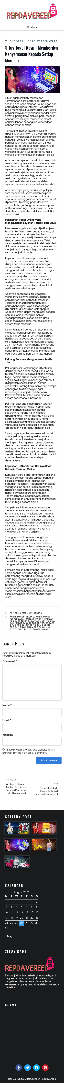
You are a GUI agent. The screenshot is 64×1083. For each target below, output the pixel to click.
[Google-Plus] (45, 1067)
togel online (42, 627)
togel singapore (21, 629)
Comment (9, 661)
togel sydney (41, 629)
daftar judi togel (42, 621)
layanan (9, 184)
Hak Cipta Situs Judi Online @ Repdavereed (32, 1078)
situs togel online (38, 625)
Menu (34, 27)
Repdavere (49, 41)
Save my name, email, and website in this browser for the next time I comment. (28, 751)
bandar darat (34, 619)
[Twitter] (27, 1067)
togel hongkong (21, 627)
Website (7, 735)
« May (8, 936)
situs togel (17, 625)
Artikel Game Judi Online (26, 613)
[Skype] (36, 1067)
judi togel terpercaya (40, 623)
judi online (17, 623)
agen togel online (22, 617)
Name (7, 705)
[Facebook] (18, 1067)
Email (6, 720)
